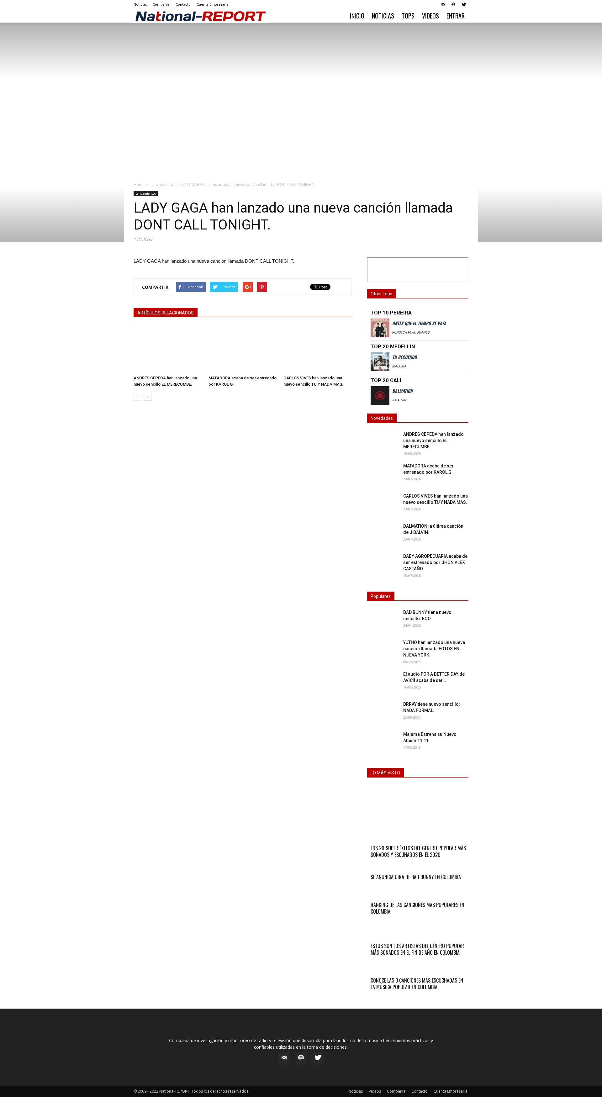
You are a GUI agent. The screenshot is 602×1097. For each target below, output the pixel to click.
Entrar (455, 15)
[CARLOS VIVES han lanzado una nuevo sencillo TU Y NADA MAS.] (317, 349)
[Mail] (443, 4)
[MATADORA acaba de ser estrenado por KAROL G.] (243, 349)
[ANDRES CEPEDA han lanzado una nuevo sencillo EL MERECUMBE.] (168, 349)
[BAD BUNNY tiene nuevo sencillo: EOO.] (382, 620)
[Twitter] (463, 4)
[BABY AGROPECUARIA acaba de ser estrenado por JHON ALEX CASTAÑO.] (382, 564)
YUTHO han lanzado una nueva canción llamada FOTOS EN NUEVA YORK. (434, 648)
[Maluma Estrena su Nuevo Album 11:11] (370, 734)
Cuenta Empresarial (213, 4)
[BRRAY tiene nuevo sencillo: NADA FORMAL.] (382, 712)
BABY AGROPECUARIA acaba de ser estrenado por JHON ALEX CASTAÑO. (435, 562)
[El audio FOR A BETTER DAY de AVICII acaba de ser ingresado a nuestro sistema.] (382, 682)
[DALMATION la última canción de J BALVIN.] (382, 534)
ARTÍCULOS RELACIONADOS (165, 312)
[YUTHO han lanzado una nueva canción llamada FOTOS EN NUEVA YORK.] (382, 650)
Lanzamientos (162, 184)
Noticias (140, 4)
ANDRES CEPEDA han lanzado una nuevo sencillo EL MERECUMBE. (433, 440)
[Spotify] (453, 4)
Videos (430, 15)
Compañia (161, 4)
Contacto (183, 4)
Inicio (357, 15)
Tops (408, 15)
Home (139, 184)
